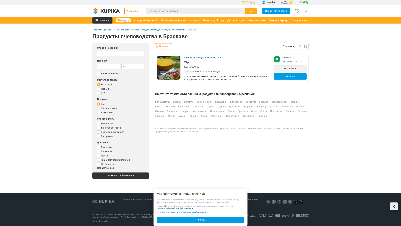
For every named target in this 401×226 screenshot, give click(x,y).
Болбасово (236, 101)
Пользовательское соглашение (141, 199)
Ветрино (295, 101)
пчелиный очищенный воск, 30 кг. (203, 57)
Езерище (262, 106)
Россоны (160, 116)
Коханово (287, 106)
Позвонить (290, 68)
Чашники (216, 116)
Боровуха (251, 101)
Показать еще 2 (106, 168)
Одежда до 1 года (213, 20)
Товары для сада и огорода (126, 30)
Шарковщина (232, 116)
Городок (211, 106)
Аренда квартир (278, 20)
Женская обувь (257, 20)
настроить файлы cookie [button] (194, 212)
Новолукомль (199, 111)
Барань (177, 101)
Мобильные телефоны (174, 20)
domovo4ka (288, 57)
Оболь (231, 111)
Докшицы (234, 106)
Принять (200, 219)
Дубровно (248, 106)
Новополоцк (217, 111)
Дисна (222, 106)
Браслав (263, 101)
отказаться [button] (173, 212)
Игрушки (195, 20)
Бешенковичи (204, 101)
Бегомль (189, 101)
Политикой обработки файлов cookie (175, 208)
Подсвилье (276, 111)
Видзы (158, 106)
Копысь (274, 106)
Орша (254, 111)
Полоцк (290, 111)
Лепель (300, 106)
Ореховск (243, 111)
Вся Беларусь (162, 101)
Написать (290, 76)
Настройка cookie (100, 221)
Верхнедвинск (279, 101)
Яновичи (263, 116)
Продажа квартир (301, 20)
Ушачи (204, 116)
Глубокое (198, 106)
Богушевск (221, 101)
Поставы (302, 111)
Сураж (181, 116)
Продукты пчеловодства (173, 30)
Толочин (193, 116)
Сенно (171, 116)
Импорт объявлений (145, 20)
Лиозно (159, 111)
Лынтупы (172, 111)
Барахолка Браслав (101, 30)
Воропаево (184, 106)
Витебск (170, 106)
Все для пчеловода (150, 30)
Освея (263, 111)
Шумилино (248, 116)
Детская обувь (236, 20)
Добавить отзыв (289, 61)
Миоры (184, 111)
